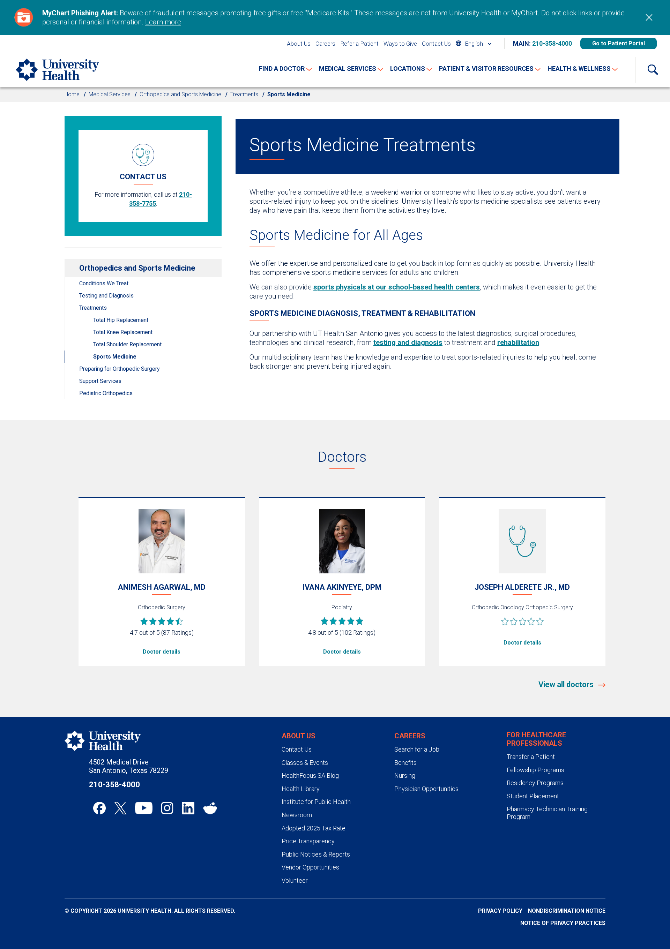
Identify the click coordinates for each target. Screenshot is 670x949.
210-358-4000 (552, 43)
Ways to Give (400, 43)
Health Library (301, 788)
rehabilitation (518, 342)
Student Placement (533, 796)
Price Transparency (308, 841)
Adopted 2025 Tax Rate (313, 828)
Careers (325, 43)
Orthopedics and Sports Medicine (180, 94)
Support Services (100, 381)
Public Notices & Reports (316, 854)
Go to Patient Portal (618, 43)
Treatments (244, 94)
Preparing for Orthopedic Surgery (119, 369)
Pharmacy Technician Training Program (547, 812)
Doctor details (161, 651)
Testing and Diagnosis (106, 295)
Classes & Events (305, 762)
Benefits (405, 762)
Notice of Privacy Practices (562, 923)
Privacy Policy (500, 910)
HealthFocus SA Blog (310, 775)
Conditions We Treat (103, 283)
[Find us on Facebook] (99, 808)
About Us (299, 43)
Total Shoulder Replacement (127, 344)
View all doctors (566, 684)
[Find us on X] (120, 808)
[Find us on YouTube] (144, 808)
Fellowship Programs (535, 770)
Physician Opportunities (426, 788)
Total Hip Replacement (120, 320)
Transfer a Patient (531, 756)
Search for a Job (416, 749)
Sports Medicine (114, 356)
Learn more (163, 22)
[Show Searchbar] (652, 69)
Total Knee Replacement (122, 332)
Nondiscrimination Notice (566, 910)
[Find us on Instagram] (167, 808)
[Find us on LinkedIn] (188, 808)
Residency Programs (535, 782)
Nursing (404, 775)
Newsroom (297, 815)
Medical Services (110, 94)
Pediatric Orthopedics (106, 393)
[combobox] (473, 43)
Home (72, 94)
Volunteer (295, 880)
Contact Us (436, 43)
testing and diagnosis (407, 342)
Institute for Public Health (316, 801)
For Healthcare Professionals (536, 739)
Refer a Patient (359, 43)
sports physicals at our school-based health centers (396, 287)
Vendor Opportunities (310, 867)
